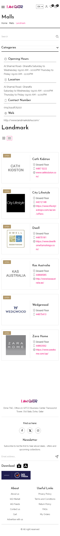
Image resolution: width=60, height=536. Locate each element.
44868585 (41, 275)
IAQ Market (15, 499)
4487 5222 (41, 168)
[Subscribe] (57, 456)
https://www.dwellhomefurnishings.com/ (46, 245)
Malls (11, 23)
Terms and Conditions (45, 499)
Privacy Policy (45, 494)
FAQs (45, 509)
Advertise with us (15, 519)
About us (15, 494)
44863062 (41, 345)
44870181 (41, 237)
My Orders (45, 514)
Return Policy (45, 504)
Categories (8, 47)
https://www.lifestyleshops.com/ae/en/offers (46, 210)
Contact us (15, 509)
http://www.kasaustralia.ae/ (46, 280)
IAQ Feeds (15, 504)
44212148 (41, 202)
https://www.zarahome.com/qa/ (46, 351)
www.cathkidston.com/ (46, 174)
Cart (15, 514)
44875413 (41, 314)
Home (4, 23)
